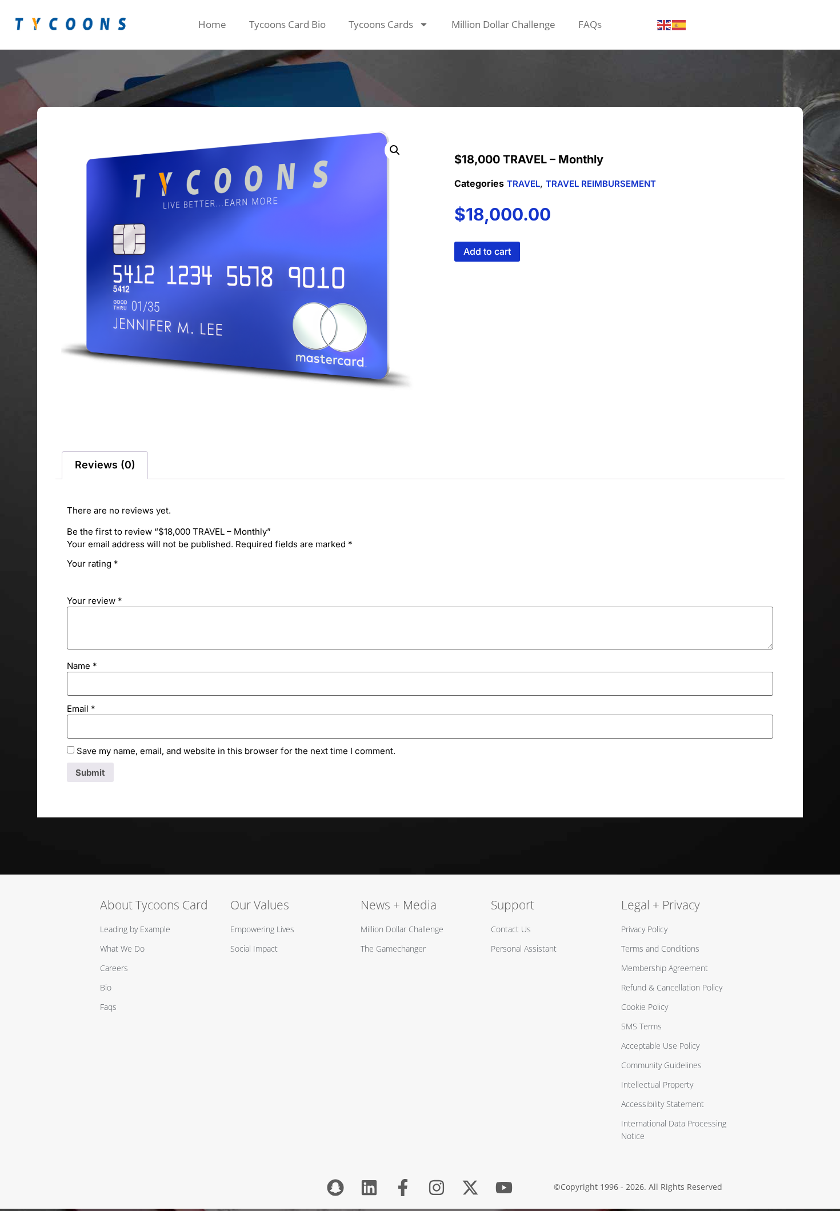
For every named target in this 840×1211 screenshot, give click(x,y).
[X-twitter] (470, 1187)
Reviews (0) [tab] (105, 465)
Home (212, 24)
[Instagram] (436, 1187)
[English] (664, 24)
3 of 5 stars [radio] (106, 576)
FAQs (590, 24)
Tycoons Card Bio (287, 24)
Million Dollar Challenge (503, 24)
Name (82, 665)
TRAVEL (523, 183)
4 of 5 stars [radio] (122, 576)
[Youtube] (504, 1187)
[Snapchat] (335, 1187)
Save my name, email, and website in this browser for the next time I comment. (236, 751)
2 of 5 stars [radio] (90, 576)
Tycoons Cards (381, 24)
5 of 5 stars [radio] (138, 576)
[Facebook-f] (402, 1187)
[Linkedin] (369, 1187)
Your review (94, 600)
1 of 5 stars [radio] (74, 576)
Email (81, 708)
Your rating (92, 563)
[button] (395, 150)
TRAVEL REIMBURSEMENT (601, 183)
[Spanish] (679, 24)
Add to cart (487, 251)
